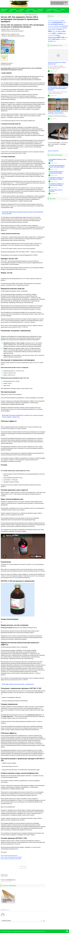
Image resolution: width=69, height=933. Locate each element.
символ (66, 37)
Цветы (11, 10)
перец (64, 33)
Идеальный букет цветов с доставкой (56, 190)
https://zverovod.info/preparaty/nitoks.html (11, 857)
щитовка (54, 41)
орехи (57, 33)
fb (67, 931)
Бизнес (27, 10)
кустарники (63, 28)
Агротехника (4, 9)
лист (50, 31)
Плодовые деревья (38, 10)
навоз (64, 31)
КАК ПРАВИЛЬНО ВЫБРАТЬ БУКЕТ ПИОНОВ (57, 160)
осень (60, 33)
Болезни (22, 9)
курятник (58, 28)
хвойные (64, 39)
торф (53, 39)
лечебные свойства (52, 29)
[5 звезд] (36, 14)
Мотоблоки (40, 9)
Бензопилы (13, 9)
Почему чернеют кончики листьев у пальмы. (7, 900)
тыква (61, 39)
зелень (60, 24)
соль (49, 39)
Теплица (62, 9)
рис (11, 881)
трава (57, 39)
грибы (49, 24)
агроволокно (50, 20)
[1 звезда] (31, 14)
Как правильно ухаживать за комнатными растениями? (56, 178)
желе (56, 24)
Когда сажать (30, 9)
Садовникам (19, 10)
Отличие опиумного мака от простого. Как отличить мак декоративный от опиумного (58, 88)
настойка (50, 33)
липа (63, 29)
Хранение (3, 10)
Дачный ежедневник (53, 150)
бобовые (63, 20)
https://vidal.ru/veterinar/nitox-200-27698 (11, 858)
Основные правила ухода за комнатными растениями (56, 172)
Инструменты (57, 10)
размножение (52, 37)
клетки (56, 26)
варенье (50, 22)
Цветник (48, 10)
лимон (59, 29)
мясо (6, 881)
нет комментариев (20, 14)
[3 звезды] (33, 14)
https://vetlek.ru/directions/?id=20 (9, 855)
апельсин (55, 20)
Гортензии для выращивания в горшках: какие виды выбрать (57, 166)
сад (62, 37)
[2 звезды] (32, 14)
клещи (59, 26)
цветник (50, 41)
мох (57, 31)
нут (9, 881)
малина (53, 31)
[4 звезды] (35, 14)
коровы (3, 881)
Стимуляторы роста (52, 9)
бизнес (58, 20)
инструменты (51, 26)
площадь (57, 35)
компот (50, 28)
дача (52, 24)
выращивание (57, 22)
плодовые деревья (51, 35)
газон (64, 22)
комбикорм (65, 26)
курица (53, 28)
